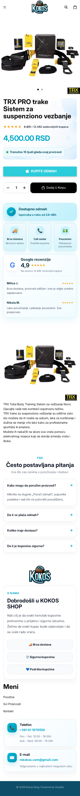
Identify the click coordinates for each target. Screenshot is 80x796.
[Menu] (4, 7)
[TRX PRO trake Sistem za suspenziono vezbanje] (40, 364)
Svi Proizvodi (12, 704)
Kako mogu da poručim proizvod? (40, 485)
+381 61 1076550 (32, 730)
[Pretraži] (66, 7)
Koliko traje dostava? (40, 530)
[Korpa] (75, 7)
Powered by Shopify (52, 787)
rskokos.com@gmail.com (39, 760)
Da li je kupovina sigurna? (40, 546)
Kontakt (8, 711)
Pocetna (8, 697)
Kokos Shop (32, 787)
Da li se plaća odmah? (40, 514)
